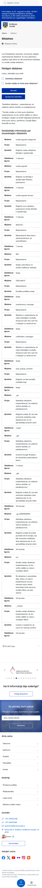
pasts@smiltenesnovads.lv (15, 826)
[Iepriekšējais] (5, 670)
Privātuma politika (10, 785)
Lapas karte (7, 798)
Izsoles (5, 769)
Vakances (6, 743)
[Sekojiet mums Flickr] (18, 857)
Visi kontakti (13, 843)
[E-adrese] (6, 836)
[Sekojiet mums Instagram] (23, 857)
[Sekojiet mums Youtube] (13, 857)
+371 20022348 (11, 819)
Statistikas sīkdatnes (14, 79)
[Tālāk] (37, 670)
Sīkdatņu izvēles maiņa (11, 804)
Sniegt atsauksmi (21, 694)
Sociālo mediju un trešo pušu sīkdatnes (21, 83)
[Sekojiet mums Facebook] (3, 857)
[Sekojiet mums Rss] (28, 857)
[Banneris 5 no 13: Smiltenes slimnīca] (21, 670)
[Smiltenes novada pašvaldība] (17, 28)
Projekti (6, 756)
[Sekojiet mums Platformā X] (8, 857)
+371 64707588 (11, 822)
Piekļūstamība (8, 791)
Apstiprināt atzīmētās (13, 97)
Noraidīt (13, 90)
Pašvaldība (7, 763)
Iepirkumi (6, 750)
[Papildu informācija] (13, 836)
